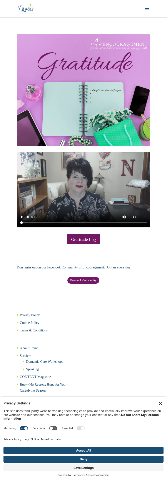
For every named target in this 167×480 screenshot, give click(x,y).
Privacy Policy (30, 315)
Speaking (32, 369)
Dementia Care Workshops (44, 361)
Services (25, 356)
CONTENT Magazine (35, 377)
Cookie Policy (29, 322)
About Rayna (29, 348)
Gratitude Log (83, 239)
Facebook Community (83, 280)
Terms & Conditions (34, 330)
